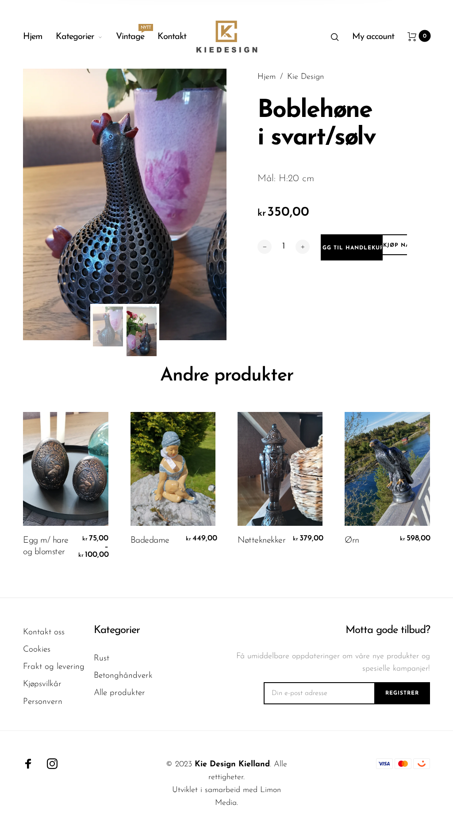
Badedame (150, 540)
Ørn (352, 540)
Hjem (32, 36)
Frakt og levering (53, 667)
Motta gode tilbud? (388, 630)
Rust (101, 658)
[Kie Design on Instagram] (52, 763)
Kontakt (171, 36)
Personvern (42, 702)
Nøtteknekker (261, 540)
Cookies (36, 649)
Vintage (130, 34)
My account (373, 36)
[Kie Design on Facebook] (28, 763)
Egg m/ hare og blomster (46, 546)
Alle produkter (119, 693)
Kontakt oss (44, 632)
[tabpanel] (124, 204)
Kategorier (75, 36)
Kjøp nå (396, 245)
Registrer (402, 693)
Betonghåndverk (123, 676)
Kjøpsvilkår (42, 684)
